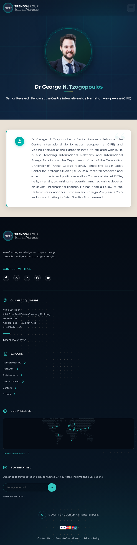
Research (8, 369)
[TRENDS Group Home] (21, 8)
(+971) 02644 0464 (14, 339)
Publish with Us (12, 362)
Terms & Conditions (67, 538)
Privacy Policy (92, 538)
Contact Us (43, 538)
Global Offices (11, 381)
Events (7, 394)
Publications (10, 375)
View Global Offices (14, 453)
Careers (7, 388)
